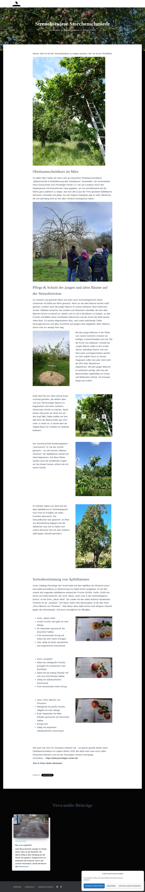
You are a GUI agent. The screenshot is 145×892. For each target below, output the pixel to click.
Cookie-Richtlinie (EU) (45, 887)
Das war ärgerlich (23, 845)
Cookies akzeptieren (94, 886)
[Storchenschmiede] (16, 3)
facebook (61, 886)
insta (57, 886)
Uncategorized (47, 775)
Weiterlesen (24, 867)
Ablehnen (111, 886)
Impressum (17, 887)
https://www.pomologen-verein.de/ (62, 758)
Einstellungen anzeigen (130, 886)
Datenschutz (29, 887)
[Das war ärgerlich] (31, 826)
